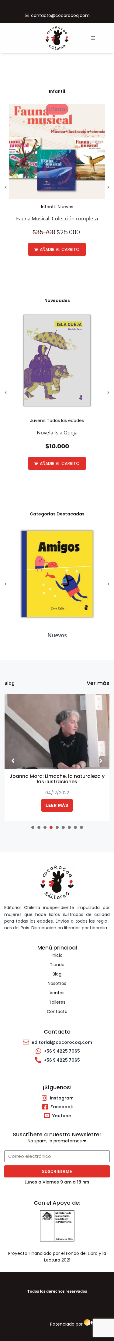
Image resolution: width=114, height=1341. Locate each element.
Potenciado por (66, 1324)
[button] (93, 38)
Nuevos (65, 207)
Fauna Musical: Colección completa (57, 218)
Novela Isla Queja (57, 432)
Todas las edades (65, 420)
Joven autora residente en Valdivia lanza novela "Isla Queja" (57, 779)
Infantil (48, 207)
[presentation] (33, 827)
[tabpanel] (57, 758)
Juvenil (37, 420)
